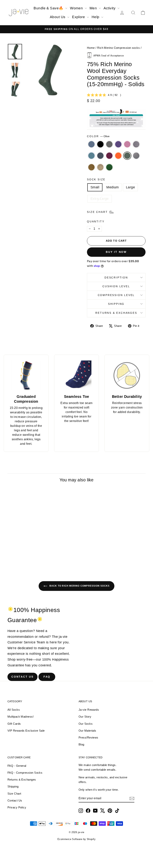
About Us (58, 17)
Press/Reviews (88, 737)
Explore (79, 17)
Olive (127, 155)
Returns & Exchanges (116, 312)
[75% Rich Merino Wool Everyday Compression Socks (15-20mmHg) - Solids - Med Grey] (20, 555)
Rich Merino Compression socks (118, 47)
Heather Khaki (100, 167)
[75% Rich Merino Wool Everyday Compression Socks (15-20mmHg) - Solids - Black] (15, 555)
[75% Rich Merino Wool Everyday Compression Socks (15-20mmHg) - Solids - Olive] (30, 559)
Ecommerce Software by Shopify (76, 839)
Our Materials (87, 730)
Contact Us (22, 676)
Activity (110, 8)
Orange (118, 155)
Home (91, 47)
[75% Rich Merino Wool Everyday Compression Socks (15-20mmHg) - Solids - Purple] (25, 555)
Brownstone (91, 167)
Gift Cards (14, 723)
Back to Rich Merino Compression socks (79, 586)
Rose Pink (127, 144)
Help (96, 17)
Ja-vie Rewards (89, 709)
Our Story (85, 716)
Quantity (95, 221)
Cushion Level (116, 286)
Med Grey (109, 144)
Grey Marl (136, 155)
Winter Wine (109, 155)
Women (77, 8)
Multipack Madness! (20, 716)
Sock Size (96, 179)
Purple (118, 144)
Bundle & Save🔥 (49, 8)
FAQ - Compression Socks (24, 772)
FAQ (46, 676)
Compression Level (116, 295)
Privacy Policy (16, 807)
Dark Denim (100, 155)
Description (116, 277)
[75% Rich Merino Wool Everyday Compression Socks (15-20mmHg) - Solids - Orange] (25, 559)
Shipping (116, 303)
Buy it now (116, 251)
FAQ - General (16, 765)
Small (94, 187)
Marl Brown (136, 144)
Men (94, 8)
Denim (91, 144)
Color (98, 136)
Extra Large (99, 199)
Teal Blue (91, 155)
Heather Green (109, 167)
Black (100, 144)
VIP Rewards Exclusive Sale (26, 730)
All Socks (13, 709)
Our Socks (86, 723)
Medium (112, 187)
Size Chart (14, 793)
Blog (81, 744)
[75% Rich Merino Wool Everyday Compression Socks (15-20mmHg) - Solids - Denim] (10, 555)
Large (130, 187)
